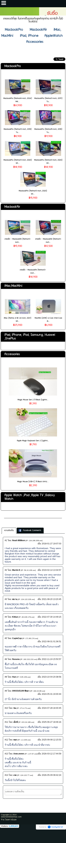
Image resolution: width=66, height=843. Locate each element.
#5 (6, 638)
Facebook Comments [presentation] (32, 530)
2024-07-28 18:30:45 (51, 708)
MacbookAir (12, 207)
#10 (6, 708)
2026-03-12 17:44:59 (51, 754)
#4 (6, 617)
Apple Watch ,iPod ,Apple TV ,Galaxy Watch (29, 497)
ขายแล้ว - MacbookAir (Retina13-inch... (18, 240)
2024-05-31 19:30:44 (51, 694)
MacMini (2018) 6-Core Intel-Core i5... (48, 319)
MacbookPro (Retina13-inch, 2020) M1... (18, 161)
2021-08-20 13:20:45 (51, 599)
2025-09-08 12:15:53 (51, 740)
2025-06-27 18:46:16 (51, 722)
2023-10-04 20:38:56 (51, 677)
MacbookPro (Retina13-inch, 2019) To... (48, 100)
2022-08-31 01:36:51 (51, 641)
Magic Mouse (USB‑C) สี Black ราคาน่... (33, 481)
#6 (6, 659)
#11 (6, 722)
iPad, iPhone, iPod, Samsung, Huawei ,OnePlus (29, 336)
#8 (6, 677)
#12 (6, 740)
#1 (6, 540)
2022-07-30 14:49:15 (51, 617)
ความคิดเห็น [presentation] (9, 530)
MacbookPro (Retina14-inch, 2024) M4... (17, 100)
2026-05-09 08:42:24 (51, 775)
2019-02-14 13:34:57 (51, 570)
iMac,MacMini (13, 286)
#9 (6, 691)
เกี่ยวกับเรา (10, 515)
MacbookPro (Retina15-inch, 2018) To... (48, 131)
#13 (6, 754)
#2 (6, 570)
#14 (6, 775)
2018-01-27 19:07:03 (51, 543)
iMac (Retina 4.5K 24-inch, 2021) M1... (17, 319)
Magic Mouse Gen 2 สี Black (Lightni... (33, 399)
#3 (6, 599)
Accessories (12, 354)
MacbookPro (12, 66)
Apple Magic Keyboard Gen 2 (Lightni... (33, 440)
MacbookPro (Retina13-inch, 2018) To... (18, 131)
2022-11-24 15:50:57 (51, 659)
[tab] (9, 530)
